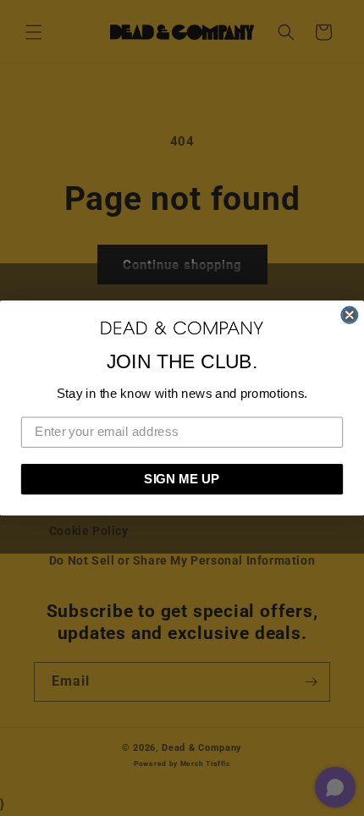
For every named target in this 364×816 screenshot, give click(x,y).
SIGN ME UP (182, 479)
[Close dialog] (349, 314)
